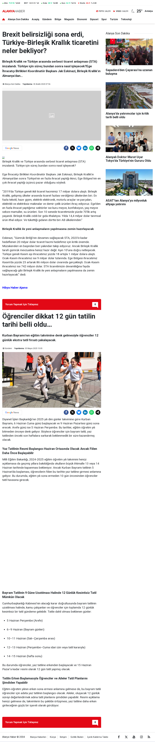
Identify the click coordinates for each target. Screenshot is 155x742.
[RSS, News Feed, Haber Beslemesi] (149, 737)
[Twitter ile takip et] (126, 737)
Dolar (45, 3)
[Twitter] (72, 148)
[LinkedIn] (85, 148)
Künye (53, 737)
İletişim (63, 737)
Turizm (114, 19)
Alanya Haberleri (38, 737)
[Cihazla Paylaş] (98, 148)
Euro (63, 3)
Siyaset (94, 19)
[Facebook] (66, 148)
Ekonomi (82, 19)
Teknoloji (126, 19)
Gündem (47, 19)
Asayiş (35, 19)
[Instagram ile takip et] (141, 737)
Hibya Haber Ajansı (15, 287)
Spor (104, 19)
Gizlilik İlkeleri (77, 737)
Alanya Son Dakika (18, 19)
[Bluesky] (78, 148)
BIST (26, 3)
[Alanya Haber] (13, 11)
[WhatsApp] (91, 148)
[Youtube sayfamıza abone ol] (134, 737)
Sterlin (82, 3)
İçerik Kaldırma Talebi (97, 737)
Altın (6, 3)
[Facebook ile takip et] (118, 737)
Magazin (69, 19)
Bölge (58, 19)
